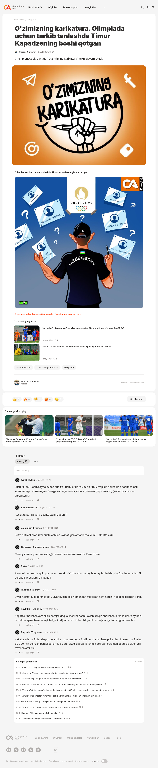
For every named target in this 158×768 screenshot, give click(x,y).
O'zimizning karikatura (47, 367)
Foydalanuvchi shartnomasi (61, 761)
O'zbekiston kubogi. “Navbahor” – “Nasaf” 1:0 (43, 718)
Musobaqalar (70, 7)
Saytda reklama (82, 761)
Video (107, 737)
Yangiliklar (90, 7)
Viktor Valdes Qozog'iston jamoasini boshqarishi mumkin (48, 701)
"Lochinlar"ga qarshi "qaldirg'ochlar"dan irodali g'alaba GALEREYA (26, 440)
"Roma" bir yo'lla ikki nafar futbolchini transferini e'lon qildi (49, 707)
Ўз (148, 7)
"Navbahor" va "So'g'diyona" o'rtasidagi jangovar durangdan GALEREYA (76, 440)
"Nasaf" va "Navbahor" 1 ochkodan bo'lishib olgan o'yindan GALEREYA (76, 346)
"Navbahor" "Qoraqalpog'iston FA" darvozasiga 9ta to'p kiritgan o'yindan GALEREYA (83, 328)
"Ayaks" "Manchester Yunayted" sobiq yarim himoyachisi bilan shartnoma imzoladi (60, 696)
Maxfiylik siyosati (38, 761)
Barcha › (138, 662)
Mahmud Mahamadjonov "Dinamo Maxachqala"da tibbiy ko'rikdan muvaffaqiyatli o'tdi (62, 684)
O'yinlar (52, 7)
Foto (118, 737)
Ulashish (138, 399)
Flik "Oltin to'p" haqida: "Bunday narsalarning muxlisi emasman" (51, 678)
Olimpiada (69, 367)
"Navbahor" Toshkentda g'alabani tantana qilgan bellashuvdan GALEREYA (126, 440)
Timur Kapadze (23, 367)
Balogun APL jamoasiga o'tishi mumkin (39, 713)
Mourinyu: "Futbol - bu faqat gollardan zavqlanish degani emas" (51, 673)
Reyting (20, 461)
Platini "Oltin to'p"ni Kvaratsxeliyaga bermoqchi (43, 667)
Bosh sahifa (35, 7)
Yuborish (30, 500)
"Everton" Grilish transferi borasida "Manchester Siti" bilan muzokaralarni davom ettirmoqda (65, 690)
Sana (35, 461)
